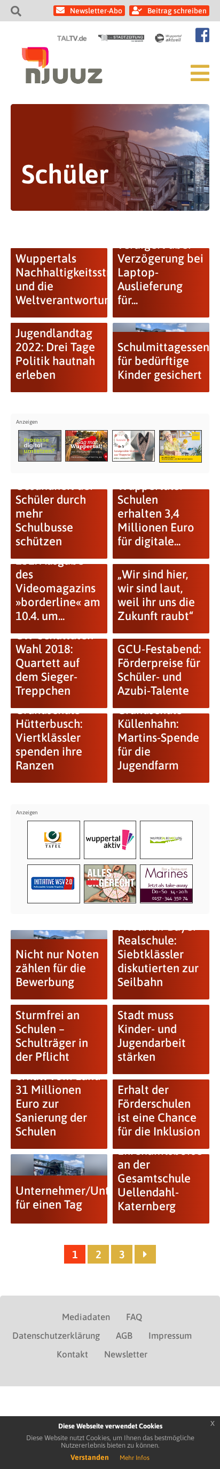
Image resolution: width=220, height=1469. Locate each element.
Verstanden (89, 1457)
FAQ (134, 1317)
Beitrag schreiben (177, 10)
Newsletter (125, 1354)
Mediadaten (86, 1317)
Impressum (170, 1335)
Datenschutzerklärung (56, 1335)
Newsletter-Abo (96, 10)
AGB (124, 1335)
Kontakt (72, 1354)
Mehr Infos (135, 1458)
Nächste (145, 1254)
